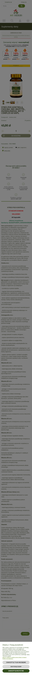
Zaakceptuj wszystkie (16, 671)
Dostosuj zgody (16, 666)
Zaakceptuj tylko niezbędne (16, 662)
